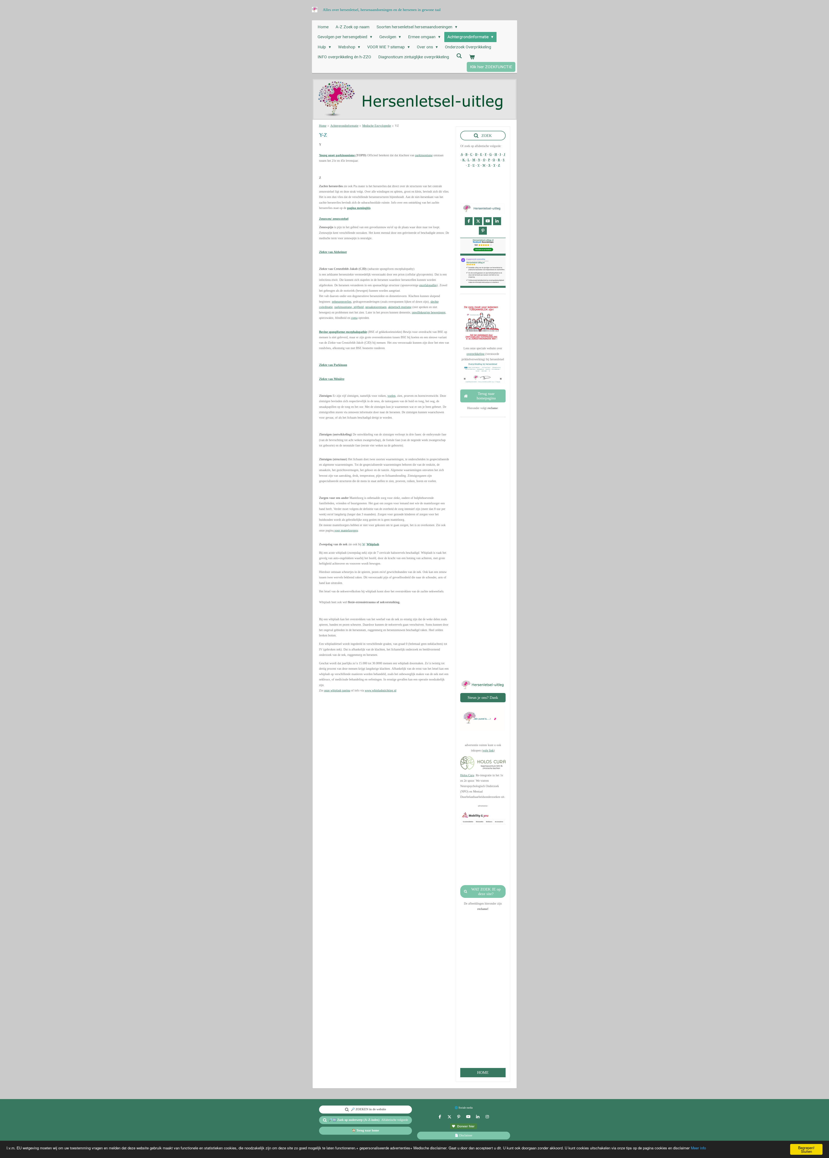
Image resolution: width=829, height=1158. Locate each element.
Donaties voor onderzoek (483, 612)
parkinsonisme (424, 155)
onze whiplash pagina (337, 690)
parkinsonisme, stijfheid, (349, 307)
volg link (488, 750)
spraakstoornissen (375, 307)
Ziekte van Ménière (331, 379)
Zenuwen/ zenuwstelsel (333, 218)
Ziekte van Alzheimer (333, 252)
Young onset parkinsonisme (337, 155)
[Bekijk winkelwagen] (472, 57)
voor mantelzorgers (346, 530)
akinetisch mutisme (399, 307)
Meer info (698, 1147)
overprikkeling (475, 354)
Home (322, 125)
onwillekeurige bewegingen (428, 312)
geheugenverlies (341, 301)
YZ (397, 125)
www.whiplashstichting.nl (380, 690)
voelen (392, 395)
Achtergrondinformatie (344, 125)
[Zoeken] (459, 56)
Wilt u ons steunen (482, 591)
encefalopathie (428, 285)
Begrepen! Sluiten (806, 1149)
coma (354, 318)
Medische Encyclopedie (376, 125)
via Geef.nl (483, 618)
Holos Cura (467, 775)
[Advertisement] (384, 726)
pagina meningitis (358, 208)
